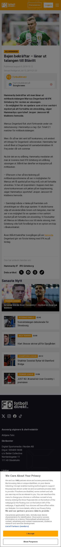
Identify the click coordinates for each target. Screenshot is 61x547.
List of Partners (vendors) (17, 526)
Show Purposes (30, 542)
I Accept (30, 534)
